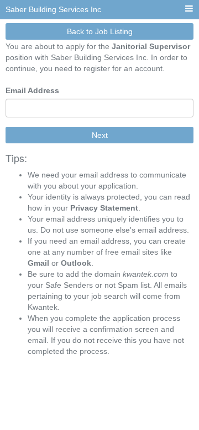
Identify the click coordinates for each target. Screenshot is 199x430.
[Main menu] (189, 9)
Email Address (32, 90)
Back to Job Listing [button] (100, 31)
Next (100, 135)
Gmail (38, 263)
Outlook (76, 263)
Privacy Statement (104, 207)
